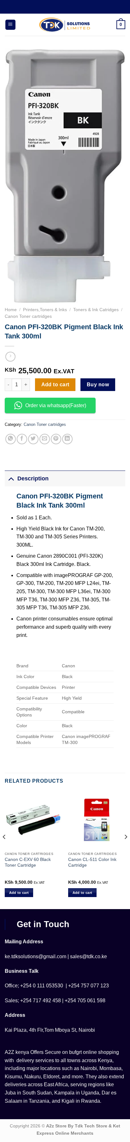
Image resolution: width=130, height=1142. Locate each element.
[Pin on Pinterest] (56, 439)
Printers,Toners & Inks (45, 309)
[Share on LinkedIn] (67, 439)
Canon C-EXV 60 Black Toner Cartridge (28, 862)
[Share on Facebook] (22, 439)
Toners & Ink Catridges (96, 309)
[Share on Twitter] (33, 439)
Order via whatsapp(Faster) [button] (55, 405)
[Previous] (4, 849)
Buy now (98, 384)
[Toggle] (11, 478)
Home (11, 309)
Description (33, 478)
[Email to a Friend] (44, 439)
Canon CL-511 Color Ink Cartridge (92, 862)
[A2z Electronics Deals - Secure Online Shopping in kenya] (65, 25)
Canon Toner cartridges (28, 316)
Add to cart (55, 384)
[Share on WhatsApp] (10, 439)
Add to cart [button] (19, 893)
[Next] (125, 849)
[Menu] (10, 25)
